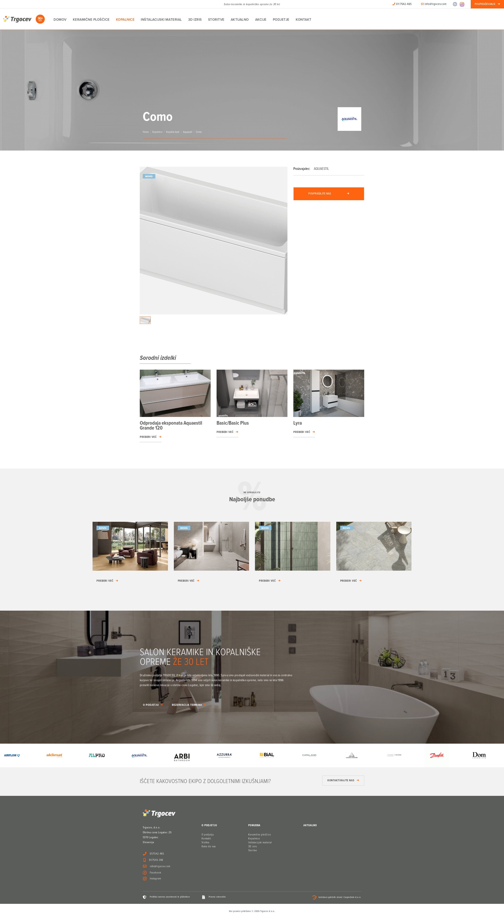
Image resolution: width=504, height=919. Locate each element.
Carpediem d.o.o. (352, 897)
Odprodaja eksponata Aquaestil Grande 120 (171, 426)
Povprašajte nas (319, 194)
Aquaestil (187, 132)
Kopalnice (125, 20)
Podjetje (281, 20)
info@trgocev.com (435, 4)
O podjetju (151, 705)
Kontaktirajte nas (340, 780)
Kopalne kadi (172, 132)
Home (146, 132)
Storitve (216, 20)
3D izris (195, 20)
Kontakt (303, 20)
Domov (60, 20)
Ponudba (254, 825)
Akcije (261, 20)
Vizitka (205, 842)
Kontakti (206, 838)
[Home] (24, 19)
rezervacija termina (187, 705)
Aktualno (240, 20)
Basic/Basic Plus (233, 423)
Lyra (297, 423)
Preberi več (148, 437)
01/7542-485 (403, 4)
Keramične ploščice (91, 20)
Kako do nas (209, 846)
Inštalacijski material (161, 20)
